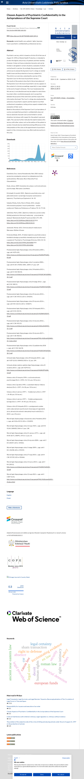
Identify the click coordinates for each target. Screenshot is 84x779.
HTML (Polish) (70, 69)
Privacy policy (66, 758)
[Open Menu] (7, 2)
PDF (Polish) (57, 69)
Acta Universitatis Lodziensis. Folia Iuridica (45, 2)
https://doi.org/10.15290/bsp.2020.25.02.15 (21, 220)
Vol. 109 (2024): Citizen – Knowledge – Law (33, 9)
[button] (17, 758)
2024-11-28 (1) (55, 88)
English (9, 495)
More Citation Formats (58, 147)
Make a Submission (14, 507)
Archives (15, 9)
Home (8, 9)
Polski (9, 498)
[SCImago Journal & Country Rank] (18, 577)
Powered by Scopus (18, 594)
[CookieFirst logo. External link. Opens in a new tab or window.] (15, 760)
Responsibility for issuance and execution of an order (23, 706)
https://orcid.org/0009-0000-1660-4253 (16, 30)
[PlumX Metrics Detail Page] (55, 173)
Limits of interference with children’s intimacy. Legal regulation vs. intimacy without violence (36, 717)
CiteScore (20, 586)
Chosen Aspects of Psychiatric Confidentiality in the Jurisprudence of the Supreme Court (35, 711)
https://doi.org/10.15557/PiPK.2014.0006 (20, 242)
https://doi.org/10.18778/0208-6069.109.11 (24, 36)
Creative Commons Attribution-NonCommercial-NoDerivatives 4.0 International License (62, 123)
